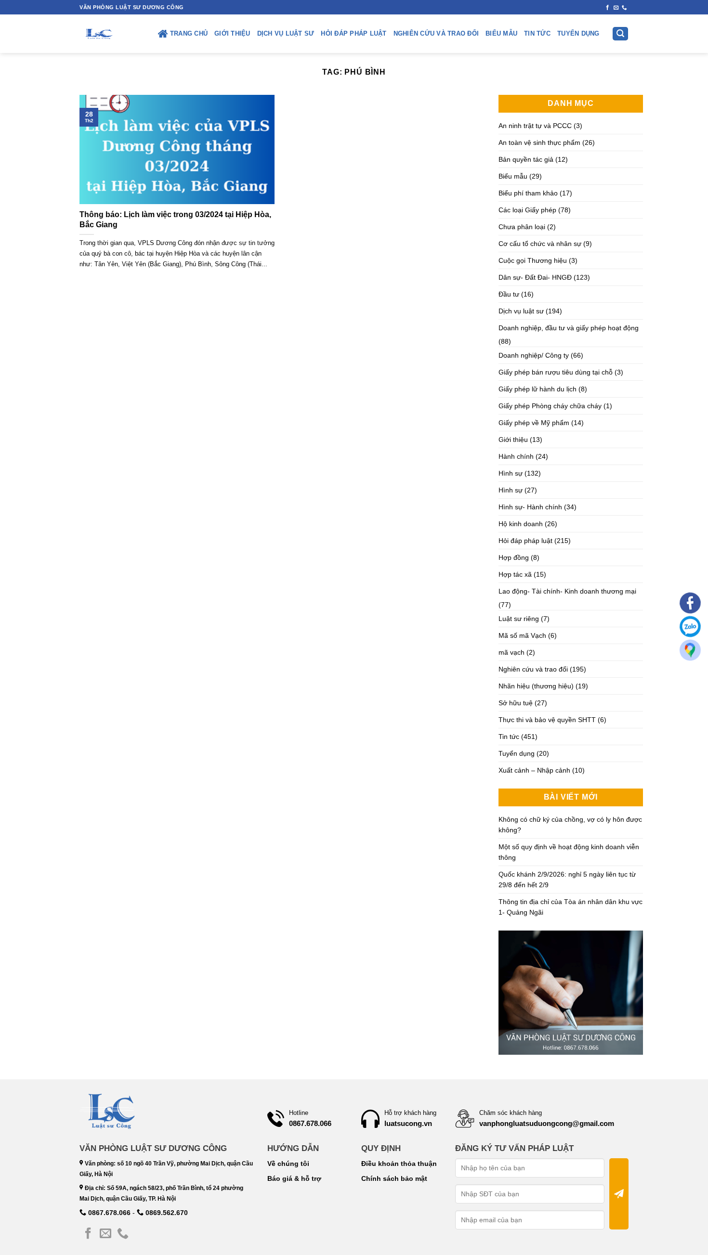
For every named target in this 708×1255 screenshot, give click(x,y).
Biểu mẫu (501, 33)
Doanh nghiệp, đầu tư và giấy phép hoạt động (568, 328)
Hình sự (510, 473)
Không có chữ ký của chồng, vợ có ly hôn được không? (570, 824)
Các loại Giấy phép (527, 210)
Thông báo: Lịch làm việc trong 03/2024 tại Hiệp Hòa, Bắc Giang (175, 219)
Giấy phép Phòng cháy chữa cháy (550, 406)
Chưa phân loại (521, 227)
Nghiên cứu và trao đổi (436, 33)
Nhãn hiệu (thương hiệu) (536, 686)
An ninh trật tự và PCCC (535, 125)
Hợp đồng (513, 557)
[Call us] (624, 8)
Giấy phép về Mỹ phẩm (533, 423)
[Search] (620, 34)
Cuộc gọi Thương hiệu (532, 260)
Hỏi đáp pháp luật (353, 33)
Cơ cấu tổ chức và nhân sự (539, 243)
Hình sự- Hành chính (530, 507)
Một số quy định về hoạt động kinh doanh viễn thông (568, 852)
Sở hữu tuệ (515, 703)
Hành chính (516, 456)
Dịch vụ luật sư (286, 33)
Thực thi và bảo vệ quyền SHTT (547, 720)
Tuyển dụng (578, 33)
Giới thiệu (232, 33)
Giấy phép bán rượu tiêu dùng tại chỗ (555, 372)
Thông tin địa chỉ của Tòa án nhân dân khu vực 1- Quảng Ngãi (570, 907)
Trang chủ (189, 33)
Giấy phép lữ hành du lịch (537, 389)
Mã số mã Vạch (522, 635)
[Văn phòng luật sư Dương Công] (98, 33)
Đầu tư (508, 294)
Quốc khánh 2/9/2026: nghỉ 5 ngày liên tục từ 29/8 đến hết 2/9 (567, 879)
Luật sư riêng (518, 618)
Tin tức (537, 33)
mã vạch (511, 652)
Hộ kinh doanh (520, 524)
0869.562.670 (166, 1212)
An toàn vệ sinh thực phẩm (539, 142)
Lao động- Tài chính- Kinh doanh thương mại (567, 591)
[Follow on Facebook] (607, 8)
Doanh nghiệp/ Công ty (533, 355)
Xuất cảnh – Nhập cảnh (534, 770)
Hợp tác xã (515, 574)
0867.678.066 (108, 1212)
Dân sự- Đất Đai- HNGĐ (535, 277)
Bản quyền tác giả (525, 159)
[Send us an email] (616, 8)
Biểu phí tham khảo (528, 193)
